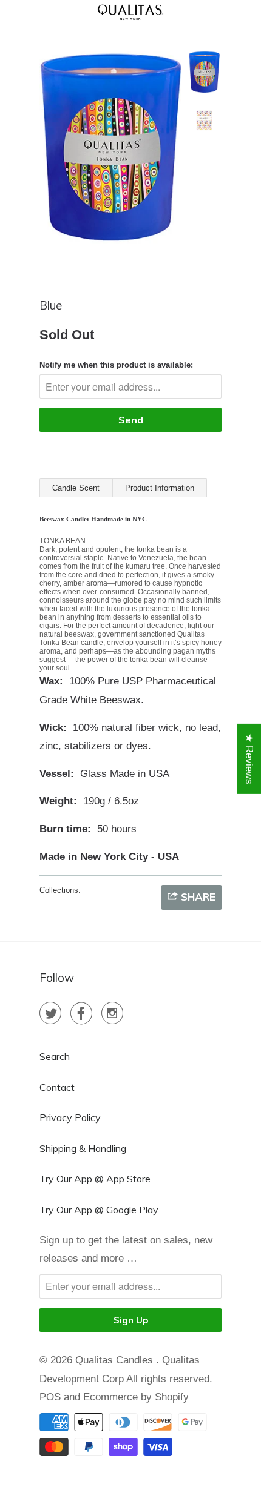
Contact (57, 1087)
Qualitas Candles (115, 1360)
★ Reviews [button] (249, 758)
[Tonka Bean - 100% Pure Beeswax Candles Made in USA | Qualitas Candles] (110, 154)
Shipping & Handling (82, 1148)
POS (50, 1397)
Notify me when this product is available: (116, 364)
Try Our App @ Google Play (98, 1209)
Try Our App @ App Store (95, 1179)
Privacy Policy (70, 1117)
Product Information (159, 487)
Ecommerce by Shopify (136, 1397)
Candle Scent (76, 487)
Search (54, 1056)
